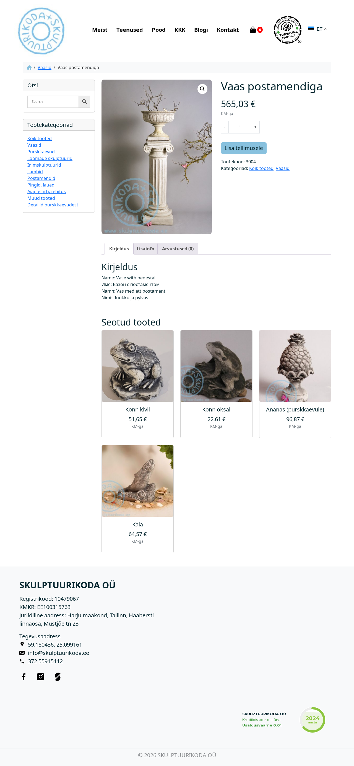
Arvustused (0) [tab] (178, 249)
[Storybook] (58, 676)
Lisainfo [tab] (145, 249)
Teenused (129, 29)
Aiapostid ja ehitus (46, 191)
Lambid (35, 172)
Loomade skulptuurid (49, 158)
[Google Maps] (23, 645)
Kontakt (228, 29)
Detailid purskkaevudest (52, 205)
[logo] (41, 30)
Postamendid (41, 178)
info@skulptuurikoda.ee (58, 653)
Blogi (201, 29)
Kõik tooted (39, 138)
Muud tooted (41, 198)
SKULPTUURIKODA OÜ (264, 714)
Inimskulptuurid (44, 165)
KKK (180, 29)
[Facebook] (23, 676)
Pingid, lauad (40, 185)
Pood (159, 29)
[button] (202, 89)
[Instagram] (41, 676)
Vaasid (44, 67)
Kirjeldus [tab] (119, 249)
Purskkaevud (41, 152)
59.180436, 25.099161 (55, 644)
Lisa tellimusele (244, 148)
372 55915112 (45, 661)
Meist (100, 29)
